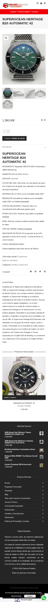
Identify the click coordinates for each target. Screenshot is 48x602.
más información (16, 596)
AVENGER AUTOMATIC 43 (24, 403)
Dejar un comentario (10, 260)
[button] (6, 38)
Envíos (7, 483)
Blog (6, 494)
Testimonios (9, 517)
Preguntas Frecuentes (13, 487)
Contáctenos (22, 257)
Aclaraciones (10, 510)
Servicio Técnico (11, 502)
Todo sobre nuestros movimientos (17, 498)
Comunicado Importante (14, 506)
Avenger (20, 406)
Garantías (8, 491)
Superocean (23, 265)
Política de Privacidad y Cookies (17, 521)
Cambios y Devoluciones (14, 514)
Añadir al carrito (18, 138)
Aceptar (30, 596)
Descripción (6, 147)
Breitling (15, 265)
